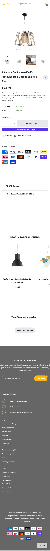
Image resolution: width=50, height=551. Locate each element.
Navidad (5, 436)
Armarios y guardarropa (10, 454)
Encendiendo (6, 432)
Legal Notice (6, 476)
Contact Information (9, 472)
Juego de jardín (7, 439)
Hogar (4, 420)
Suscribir (41, 378)
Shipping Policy (7, 488)
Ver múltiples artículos (25, 330)
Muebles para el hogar (9, 424)
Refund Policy (6, 484)
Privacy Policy (6, 480)
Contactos (5, 443)
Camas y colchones (8, 462)
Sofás (4, 458)
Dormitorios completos (10, 450)
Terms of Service (7, 492)
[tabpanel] (25, 30)
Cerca (4, 468)
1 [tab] (16, 50)
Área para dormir (8, 428)
